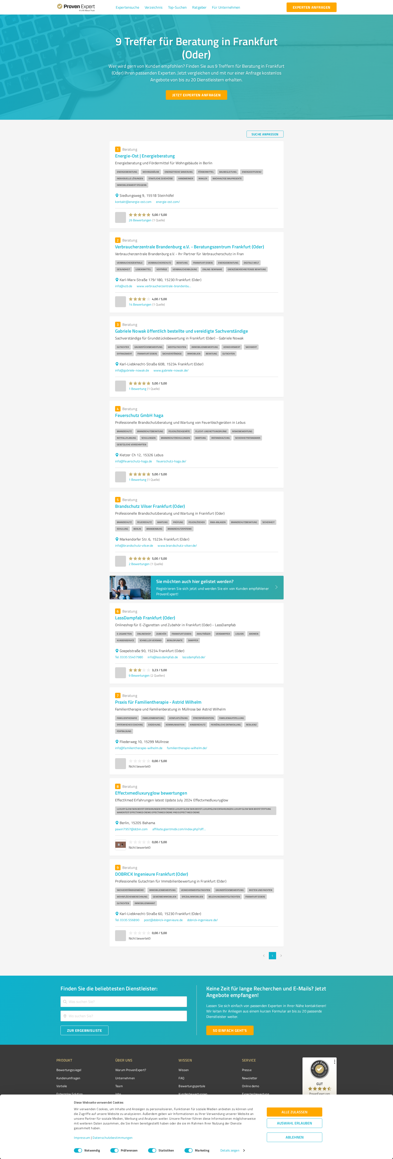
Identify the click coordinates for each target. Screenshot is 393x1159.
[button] (127, 7)
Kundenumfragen (68, 1078)
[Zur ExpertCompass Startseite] (85, 7)
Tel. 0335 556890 (127, 920)
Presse (247, 1070)
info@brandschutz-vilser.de (134, 545)
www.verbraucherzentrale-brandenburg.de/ (164, 286)
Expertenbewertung (255, 1094)
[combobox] (123, 1001)
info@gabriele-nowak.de (132, 370)
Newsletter (249, 1078)
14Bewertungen (140, 304)
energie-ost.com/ (168, 201)
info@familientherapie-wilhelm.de (139, 748)
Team (119, 1086)
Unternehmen (125, 1078)
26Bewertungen (140, 220)
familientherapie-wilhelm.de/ (187, 748)
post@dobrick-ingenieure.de (163, 920)
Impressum (82, 1138)
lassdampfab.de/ (193, 657)
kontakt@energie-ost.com (133, 201)
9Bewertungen (139, 675)
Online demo (250, 1086)
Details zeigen (229, 1150)
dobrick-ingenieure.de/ (202, 920)
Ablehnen (295, 1137)
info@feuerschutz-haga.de (133, 461)
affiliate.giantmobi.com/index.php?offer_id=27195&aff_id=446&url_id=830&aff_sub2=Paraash (179, 829)
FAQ (181, 1078)
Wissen (184, 1070)
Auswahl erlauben (294, 1123)
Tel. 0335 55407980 (129, 657)
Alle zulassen (294, 1112)
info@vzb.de (123, 286)
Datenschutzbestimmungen (113, 1138)
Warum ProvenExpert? (130, 1070)
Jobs (118, 1094)
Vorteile (61, 1086)
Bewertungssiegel (68, 1070)
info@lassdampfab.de (163, 657)
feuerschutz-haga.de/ (171, 461)
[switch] (114, 1150)
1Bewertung (137, 388)
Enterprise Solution (69, 1094)
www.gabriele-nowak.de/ (171, 370)
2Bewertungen (139, 564)
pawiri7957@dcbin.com (131, 829)
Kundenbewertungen (193, 1094)
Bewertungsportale (192, 1086)
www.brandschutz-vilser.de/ (177, 545)
